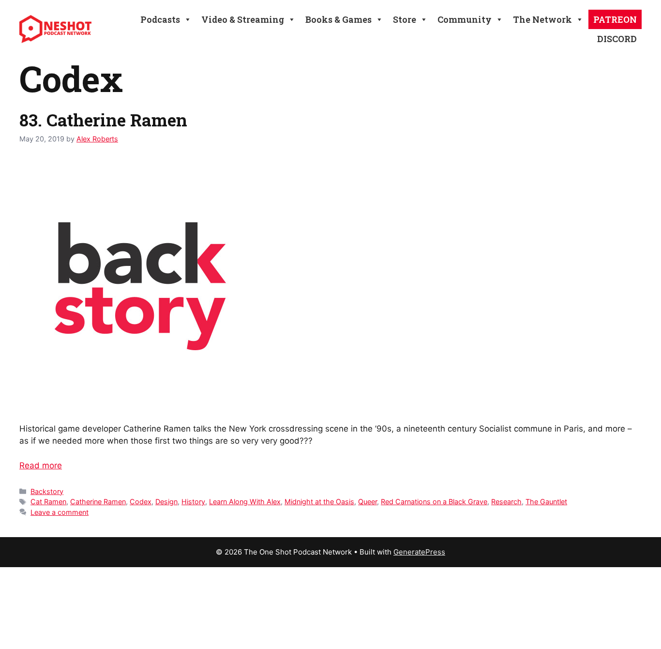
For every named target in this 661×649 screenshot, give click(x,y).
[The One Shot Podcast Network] (55, 28)
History (193, 501)
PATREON (615, 19)
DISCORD (617, 39)
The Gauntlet (546, 501)
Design (166, 501)
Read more (40, 465)
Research (506, 501)
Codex (140, 501)
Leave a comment (59, 512)
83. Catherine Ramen (103, 119)
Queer (367, 501)
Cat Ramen (48, 501)
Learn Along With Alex (245, 501)
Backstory (46, 491)
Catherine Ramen (98, 501)
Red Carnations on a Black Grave (434, 501)
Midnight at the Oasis (319, 501)
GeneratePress (419, 551)
